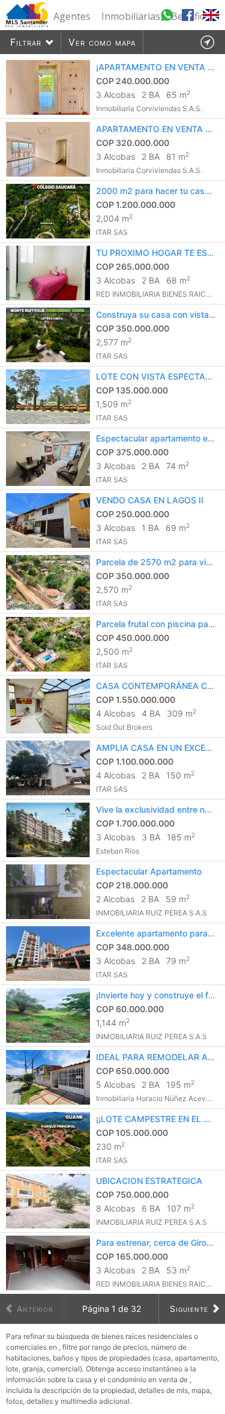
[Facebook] (189, 20)
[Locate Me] (207, 42)
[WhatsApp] (168, 20)
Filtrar (25, 42)
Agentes (72, 16)
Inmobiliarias (130, 16)
